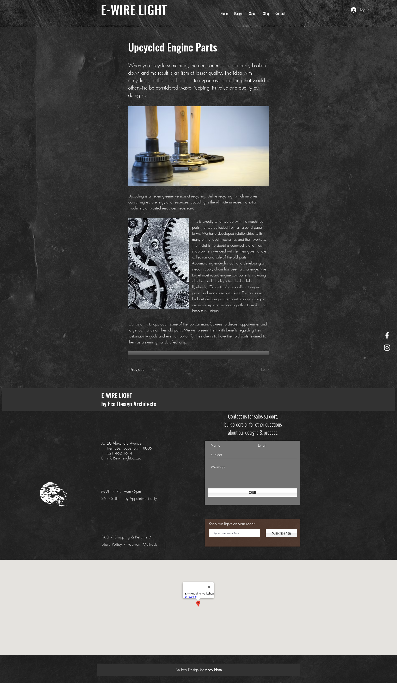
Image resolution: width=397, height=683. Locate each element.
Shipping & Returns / (133, 537)
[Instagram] (387, 347)
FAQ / (108, 537)
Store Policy (112, 544)
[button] (238, 13)
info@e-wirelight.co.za (124, 458)
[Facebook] (387, 335)
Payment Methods (143, 544)
